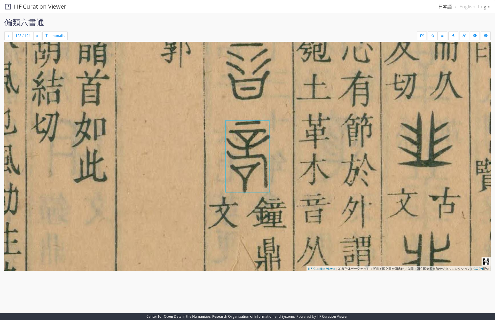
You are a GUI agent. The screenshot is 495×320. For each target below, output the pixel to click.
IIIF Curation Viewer (39, 6)
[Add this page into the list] (433, 36)
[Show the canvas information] (464, 36)
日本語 (445, 6)
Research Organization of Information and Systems (253, 316)
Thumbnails (55, 35)
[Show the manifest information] (475, 36)
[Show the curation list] (442, 36)
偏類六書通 (24, 22)
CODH (478, 268)
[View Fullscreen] (11, 66)
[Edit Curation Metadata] (422, 36)
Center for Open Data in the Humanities (178, 316)
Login (484, 6)
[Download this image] (453, 36)
